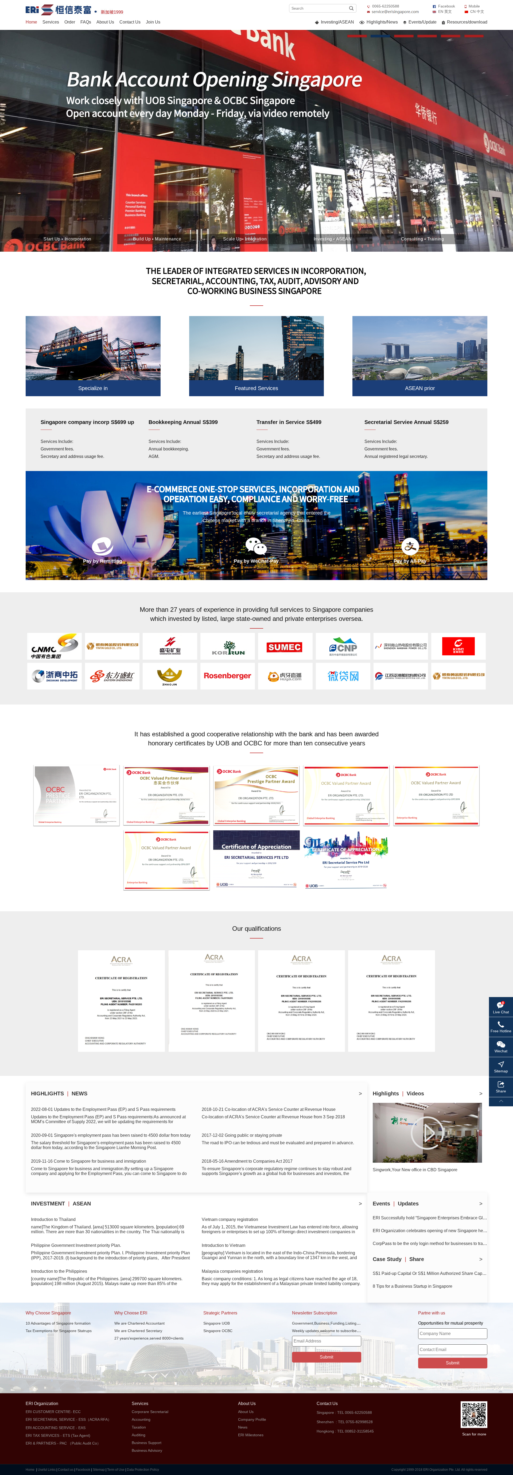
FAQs (85, 22)
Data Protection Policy (143, 1470)
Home (31, 22)
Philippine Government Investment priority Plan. (76, 1245)
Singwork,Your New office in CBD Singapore (415, 1169)
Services (50, 22)
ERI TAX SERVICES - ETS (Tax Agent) (58, 1435)
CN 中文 (477, 11)
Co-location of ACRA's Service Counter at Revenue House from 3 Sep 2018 (273, 1117)
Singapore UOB (216, 1323)
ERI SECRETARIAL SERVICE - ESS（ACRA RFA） (68, 1419)
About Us (105, 22)
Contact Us (130, 22)
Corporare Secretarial (150, 1412)
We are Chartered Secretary (138, 1331)
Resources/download (466, 22)
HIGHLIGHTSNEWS (59, 1093)
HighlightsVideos (398, 1093)
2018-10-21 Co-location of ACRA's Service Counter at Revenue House (269, 1109)
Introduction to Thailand (53, 1219)
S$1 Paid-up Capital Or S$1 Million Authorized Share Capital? (431, 1273)
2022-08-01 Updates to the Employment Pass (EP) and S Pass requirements (103, 1109)
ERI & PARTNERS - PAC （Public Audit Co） (63, 1443)
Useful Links (47, 1470)
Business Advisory (147, 1450)
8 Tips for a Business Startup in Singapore (412, 1286)
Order (69, 22)
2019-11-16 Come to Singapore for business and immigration (88, 1161)
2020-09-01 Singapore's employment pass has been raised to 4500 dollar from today (111, 1135)
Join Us (153, 22)
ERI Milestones (250, 1435)
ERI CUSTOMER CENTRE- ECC (53, 1412)
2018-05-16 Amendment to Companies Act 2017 (247, 1161)
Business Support (146, 1443)
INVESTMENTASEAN (61, 1204)
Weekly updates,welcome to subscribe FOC (329, 1331)
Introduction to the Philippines (59, 1271)
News (242, 1427)
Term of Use (116, 1470)
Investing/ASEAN (337, 22)
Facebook (446, 6)
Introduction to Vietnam (223, 1245)
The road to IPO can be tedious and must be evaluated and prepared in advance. (278, 1143)
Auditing (138, 1435)
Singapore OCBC (217, 1331)
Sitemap (99, 1470)
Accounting (141, 1419)
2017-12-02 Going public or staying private (242, 1135)
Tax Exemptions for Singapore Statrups (59, 1331)
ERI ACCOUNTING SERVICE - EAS (56, 1428)
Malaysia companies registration (232, 1271)
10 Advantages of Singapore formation (58, 1323)
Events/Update (422, 22)
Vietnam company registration (230, 1219)
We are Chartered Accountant (139, 1323)
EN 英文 (445, 11)
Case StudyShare (398, 1259)
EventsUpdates (396, 1204)
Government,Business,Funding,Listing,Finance (331, 1323)
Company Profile (252, 1419)
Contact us (65, 1470)
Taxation (139, 1427)
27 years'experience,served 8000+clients (149, 1338)
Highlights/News (382, 22)
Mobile (474, 6)
